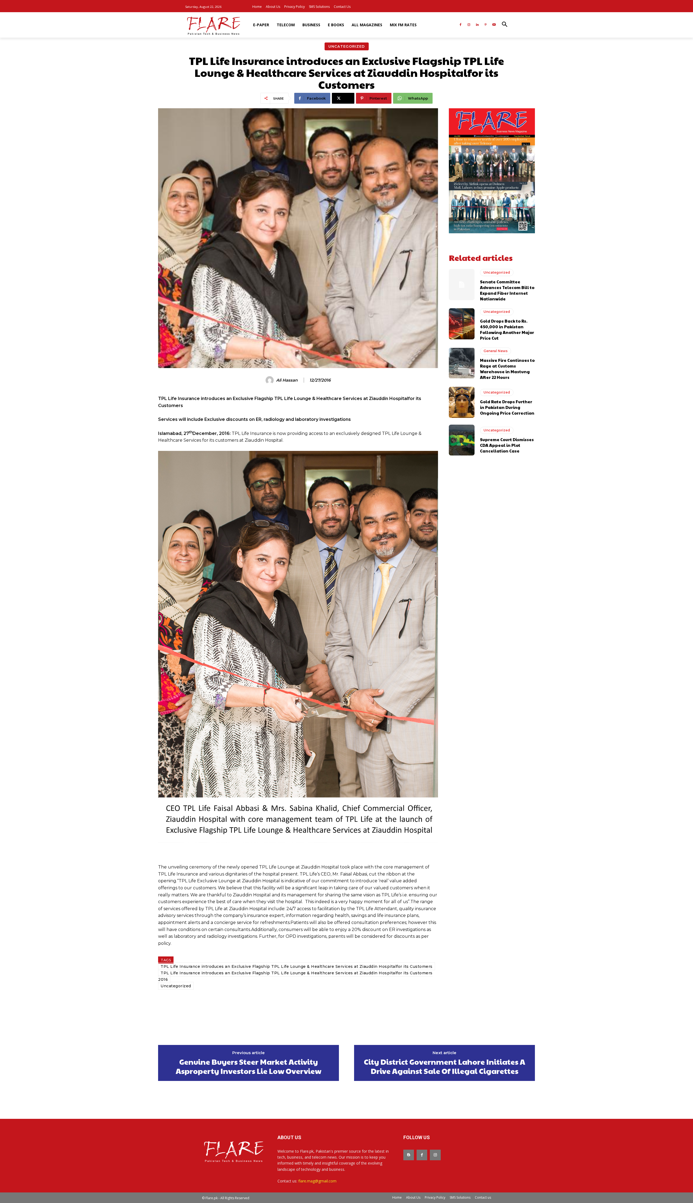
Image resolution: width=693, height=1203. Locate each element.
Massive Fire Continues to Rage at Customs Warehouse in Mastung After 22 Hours (507, 368)
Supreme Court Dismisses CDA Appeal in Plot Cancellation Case (507, 445)
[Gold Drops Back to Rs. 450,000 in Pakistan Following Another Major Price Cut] (462, 323)
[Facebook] (460, 25)
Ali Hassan (287, 380)
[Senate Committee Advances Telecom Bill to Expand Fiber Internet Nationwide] (462, 284)
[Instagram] (469, 25)
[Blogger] (408, 1155)
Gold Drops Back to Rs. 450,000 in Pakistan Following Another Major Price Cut (507, 329)
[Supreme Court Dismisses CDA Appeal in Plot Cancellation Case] (462, 440)
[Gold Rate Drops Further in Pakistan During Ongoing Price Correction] (462, 402)
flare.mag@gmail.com (317, 1181)
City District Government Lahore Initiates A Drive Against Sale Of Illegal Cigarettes (444, 1066)
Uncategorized (346, 46)
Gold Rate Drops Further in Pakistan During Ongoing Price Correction (507, 407)
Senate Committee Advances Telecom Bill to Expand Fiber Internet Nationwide (507, 290)
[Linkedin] (477, 25)
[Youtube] (494, 25)
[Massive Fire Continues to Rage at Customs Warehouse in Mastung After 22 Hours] (462, 363)
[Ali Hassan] (270, 380)
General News (495, 351)
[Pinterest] (485, 25)
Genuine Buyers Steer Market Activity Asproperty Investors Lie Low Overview (248, 1066)
